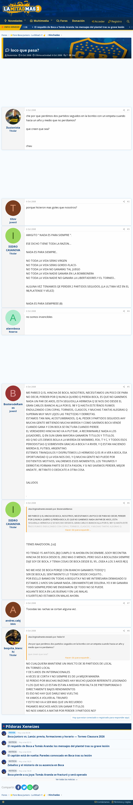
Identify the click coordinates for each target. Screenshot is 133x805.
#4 (128, 311)
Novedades (15, 21)
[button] (25, 20)
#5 (128, 386)
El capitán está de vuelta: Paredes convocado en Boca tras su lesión (50, 755)
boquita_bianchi (13, 650)
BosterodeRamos (13, 406)
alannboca (13, 328)
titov (13, 219)
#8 (128, 630)
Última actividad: (48, 55)
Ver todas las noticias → (66, 779)
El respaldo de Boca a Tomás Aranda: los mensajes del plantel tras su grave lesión (70, 27)
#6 (128, 503)
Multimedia (41, 21)
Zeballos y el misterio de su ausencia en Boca (36, 765)
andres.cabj (13, 620)
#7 (128, 603)
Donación (78, 21)
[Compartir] (124, 110)
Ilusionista (12, 55)
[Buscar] (128, 21)
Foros (63, 21)
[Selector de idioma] (3, 802)
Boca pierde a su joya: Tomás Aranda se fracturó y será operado (47, 774)
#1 (128, 110)
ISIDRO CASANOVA (13, 248)
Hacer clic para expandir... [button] (78, 529)
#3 (128, 229)
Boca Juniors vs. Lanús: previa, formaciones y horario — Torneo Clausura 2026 (56, 736)
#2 (128, 201)
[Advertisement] (66, 83)
